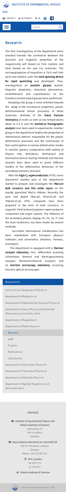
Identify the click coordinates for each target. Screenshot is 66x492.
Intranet (27, 18)
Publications (15, 351)
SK (39, 18)
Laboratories (15, 358)
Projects (12, 345)
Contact (10, 18)
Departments (12, 282)
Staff (10, 339)
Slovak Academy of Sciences (35, 472)
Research (13, 332)
